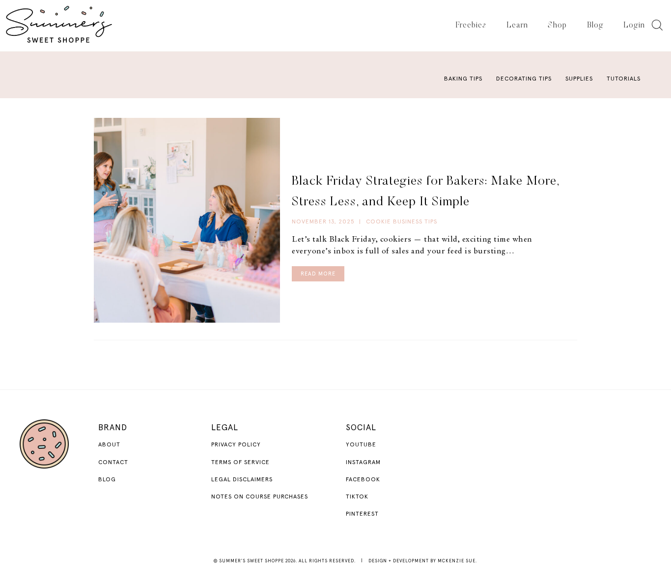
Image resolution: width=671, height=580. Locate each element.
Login (634, 25)
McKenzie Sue (456, 561)
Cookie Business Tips (401, 222)
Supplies (579, 79)
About (109, 445)
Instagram (363, 463)
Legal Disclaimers (242, 480)
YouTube (361, 445)
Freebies (470, 25)
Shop (557, 25)
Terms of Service (240, 463)
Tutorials (624, 79)
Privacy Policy (236, 445)
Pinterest (362, 514)
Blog (595, 25)
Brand (112, 428)
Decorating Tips (524, 79)
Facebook (363, 480)
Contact (113, 463)
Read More (318, 273)
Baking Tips (463, 79)
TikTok (357, 497)
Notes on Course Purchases (259, 497)
